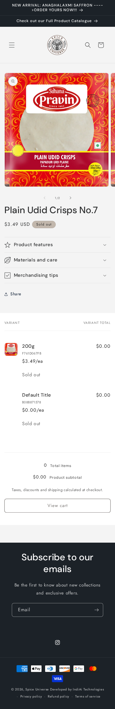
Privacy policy (31, 696)
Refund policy (58, 696)
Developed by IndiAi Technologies (77, 689)
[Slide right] (70, 197)
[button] (11, 45)
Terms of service (88, 696)
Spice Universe (37, 689)
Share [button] (15, 294)
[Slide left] (44, 197)
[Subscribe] (96, 610)
